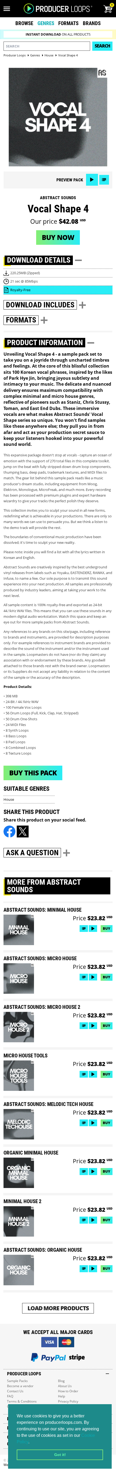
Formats (68, 23)
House (9, 799)
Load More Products (58, 1308)
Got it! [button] (60, 1454)
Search (102, 46)
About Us (65, 1386)
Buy (106, 928)
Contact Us (15, 1391)
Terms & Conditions (22, 1401)
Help (61, 1396)
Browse (24, 23)
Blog (61, 1381)
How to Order (68, 1391)
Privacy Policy (68, 1401)
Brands (92, 23)
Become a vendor (20, 1386)
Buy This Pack (33, 772)
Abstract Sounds (58, 197)
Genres (45, 23)
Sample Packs (17, 1381)
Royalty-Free (20, 289)
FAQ (10, 1396)
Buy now (58, 237)
